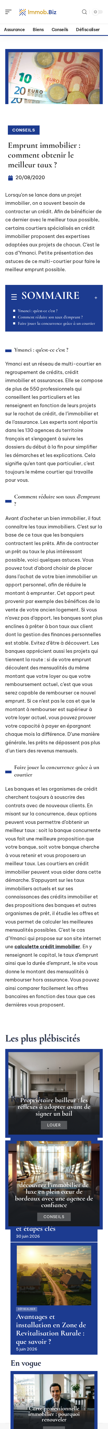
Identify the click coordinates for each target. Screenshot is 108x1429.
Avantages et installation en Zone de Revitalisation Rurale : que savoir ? (51, 1329)
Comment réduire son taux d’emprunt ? (50, 317)
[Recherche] (84, 12)
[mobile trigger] (9, 12)
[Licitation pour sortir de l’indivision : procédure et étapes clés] (54, 1171)
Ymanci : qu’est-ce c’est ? (37, 310)
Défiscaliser (26, 1309)
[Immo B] (37, 12)
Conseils (23, 130)
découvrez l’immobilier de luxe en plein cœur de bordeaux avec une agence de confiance (54, 1195)
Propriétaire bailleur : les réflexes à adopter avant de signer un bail (54, 1106)
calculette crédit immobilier (47, 947)
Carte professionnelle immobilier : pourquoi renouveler (54, 1414)
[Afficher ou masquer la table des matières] (88, 297)
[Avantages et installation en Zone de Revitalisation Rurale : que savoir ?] (54, 1275)
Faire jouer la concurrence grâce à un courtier (56, 323)
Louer (54, 1125)
